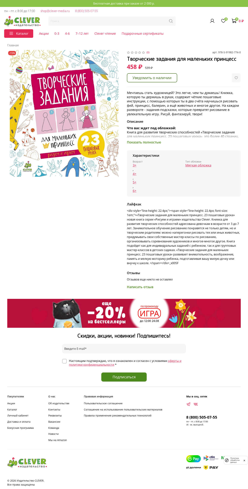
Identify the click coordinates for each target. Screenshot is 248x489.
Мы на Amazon (57, 440)
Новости (53, 434)
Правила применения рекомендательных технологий (117, 415)
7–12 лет (82, 33)
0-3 (56, 33)
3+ (134, 165)
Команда (53, 428)
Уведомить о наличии (152, 77)
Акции (44, 33)
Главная (13, 45)
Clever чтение (105, 33)
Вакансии (54, 421)
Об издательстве (58, 403)
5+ (134, 182)
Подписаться (124, 376)
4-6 (67, 33)
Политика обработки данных (235, 460)
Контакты (54, 409)
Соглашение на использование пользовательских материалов (123, 409)
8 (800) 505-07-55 (86, 11)
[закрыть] (244, 460)
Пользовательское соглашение (103, 403)
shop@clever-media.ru (55, 11)
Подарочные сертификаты (143, 33)
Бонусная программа (20, 428)
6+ (134, 191)
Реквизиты (55, 415)
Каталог (12, 409)
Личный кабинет (18, 415)
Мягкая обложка (198, 165)
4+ (134, 174)
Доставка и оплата (19, 421)
